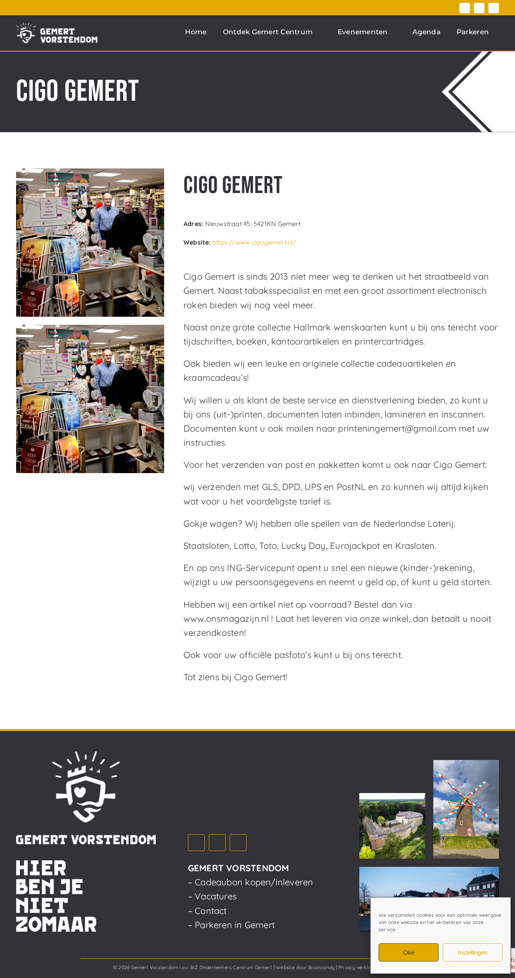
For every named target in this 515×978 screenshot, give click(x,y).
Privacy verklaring (359, 967)
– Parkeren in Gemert (231, 924)
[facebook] (464, 8)
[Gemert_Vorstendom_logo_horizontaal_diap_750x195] (56, 33)
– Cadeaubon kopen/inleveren (250, 882)
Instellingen (472, 952)
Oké (408, 952)
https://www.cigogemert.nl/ (254, 242)
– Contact (207, 910)
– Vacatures (212, 896)
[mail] (493, 8)
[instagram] (479, 8)
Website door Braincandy (305, 967)
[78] (90, 242)
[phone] (203, 206)
